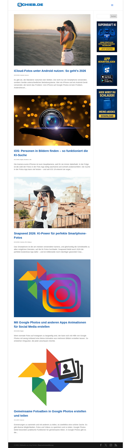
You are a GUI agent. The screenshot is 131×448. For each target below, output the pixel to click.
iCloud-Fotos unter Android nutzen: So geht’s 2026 (50, 70)
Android (22, 75)
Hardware (26, 159)
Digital (21, 159)
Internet (27, 75)
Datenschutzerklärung (45, 445)
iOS (30, 159)
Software (29, 242)
